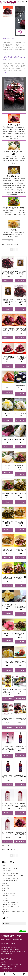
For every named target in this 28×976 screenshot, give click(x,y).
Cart (21, 973)
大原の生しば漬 (14, 125)
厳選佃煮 (14, 230)
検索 (14, 974)
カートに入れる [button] (8, 280)
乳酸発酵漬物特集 (14, 176)
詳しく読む (5, 52)
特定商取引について (4, 968)
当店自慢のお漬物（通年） (14, 208)
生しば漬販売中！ (20, 18)
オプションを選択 (7, 698)
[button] (3, 93)
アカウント (4, 974)
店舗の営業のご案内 (9, 38)
